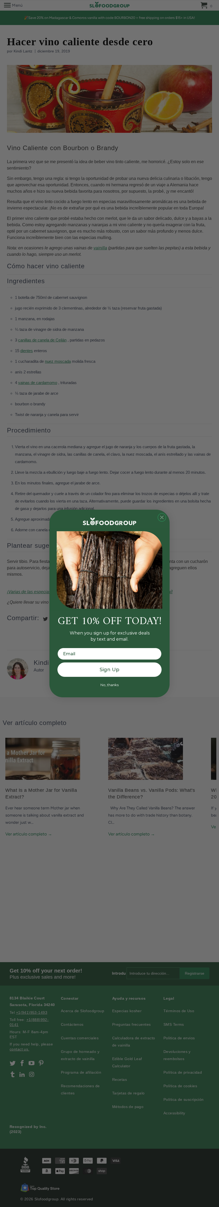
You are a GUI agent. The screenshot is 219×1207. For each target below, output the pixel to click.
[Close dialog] (162, 517)
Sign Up (109, 670)
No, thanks (109, 685)
